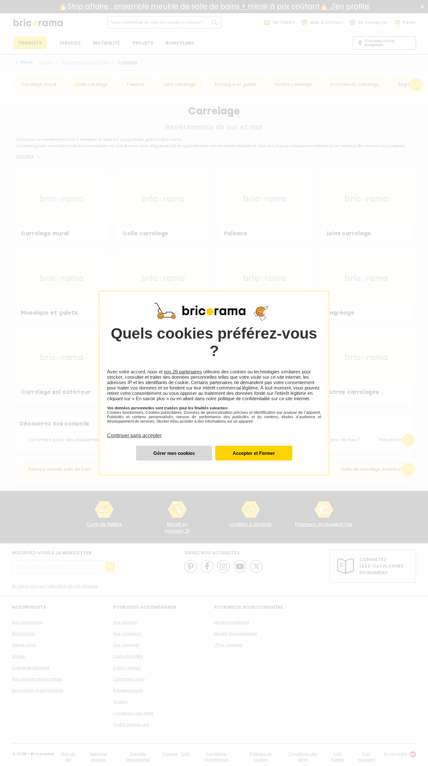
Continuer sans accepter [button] (134, 431)
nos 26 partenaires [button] (183, 371)
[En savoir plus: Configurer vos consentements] (174, 453)
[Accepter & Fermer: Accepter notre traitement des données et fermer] (253, 453)
